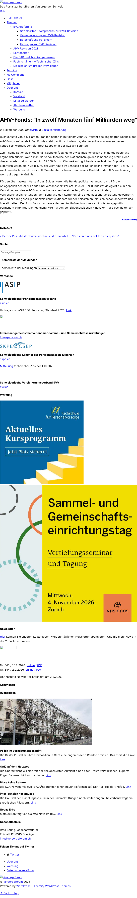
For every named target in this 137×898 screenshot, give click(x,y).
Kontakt (18, 92)
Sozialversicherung (54, 129)
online (31, 665)
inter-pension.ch (11, 337)
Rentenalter (21, 52)
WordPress (23, 886)
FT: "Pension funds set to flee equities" (92, 236)
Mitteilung (7, 366)
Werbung (19, 109)
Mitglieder (13, 83)
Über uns (13, 87)
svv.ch (4, 387)
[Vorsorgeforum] (11, 2)
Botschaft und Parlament (36, 39)
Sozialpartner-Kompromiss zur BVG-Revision (49, 31)
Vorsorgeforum (13, 881)
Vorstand (19, 96)
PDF (39, 665)
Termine (12, 70)
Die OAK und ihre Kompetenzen (34, 57)
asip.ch (4, 303)
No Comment (15, 74)
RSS (2, 10)
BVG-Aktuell (14, 18)
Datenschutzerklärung (21, 870)
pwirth (33, 129)
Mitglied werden (24, 100)
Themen (12, 22)
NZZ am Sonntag (129, 220)
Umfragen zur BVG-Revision (38, 44)
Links (10, 79)
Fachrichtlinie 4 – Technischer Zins (36, 61)
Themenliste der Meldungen (18, 268)
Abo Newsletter (23, 105)
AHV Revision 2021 (25, 48)
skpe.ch (5, 359)
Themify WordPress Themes (52, 886)
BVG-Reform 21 (23, 26)
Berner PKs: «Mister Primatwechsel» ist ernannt (32, 236)
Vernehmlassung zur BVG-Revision (42, 35)
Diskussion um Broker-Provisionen (35, 65)
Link (69, 310)
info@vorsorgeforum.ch (15, 838)
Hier (2, 636)
